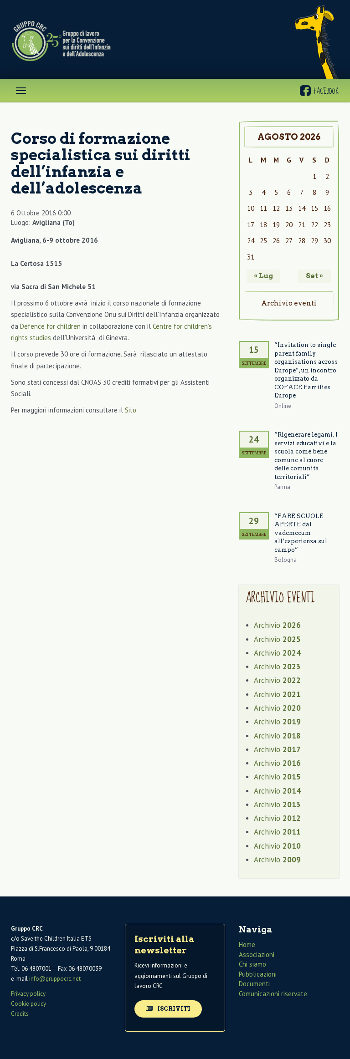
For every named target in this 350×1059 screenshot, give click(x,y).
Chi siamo (252, 964)
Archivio (277, 625)
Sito (130, 410)
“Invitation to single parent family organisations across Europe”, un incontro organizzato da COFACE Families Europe (306, 370)
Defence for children (50, 326)
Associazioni (256, 954)
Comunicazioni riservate (273, 993)
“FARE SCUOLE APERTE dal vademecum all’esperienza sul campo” (300, 533)
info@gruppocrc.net (55, 979)
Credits (20, 1014)
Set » (314, 276)
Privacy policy (28, 994)
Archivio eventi (289, 303)
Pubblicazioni (258, 974)
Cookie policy (28, 1004)
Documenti (254, 983)
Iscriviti (173, 1008)
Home (247, 944)
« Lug (263, 276)
